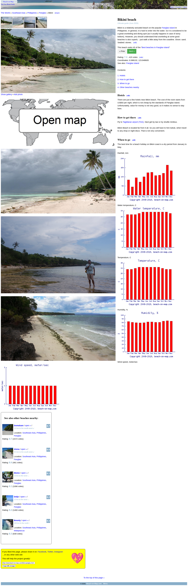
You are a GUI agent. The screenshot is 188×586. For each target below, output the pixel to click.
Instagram (58, 552)
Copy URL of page (9, 566)
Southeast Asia (18, 13)
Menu (185, 7)
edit (135, 43)
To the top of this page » (94, 578)
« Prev (122, 51)
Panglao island (168, 28)
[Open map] (58, 145)
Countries (178, 7)
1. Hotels (121, 75)
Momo (17, 473)
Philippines (32, 13)
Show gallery (6, 94)
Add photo (18, 94)
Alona (16, 449)
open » (28, 425)
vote (141, 57)
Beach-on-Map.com (94, 584)
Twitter (50, 552)
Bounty (17, 520)
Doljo (16, 497)
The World (5, 13)
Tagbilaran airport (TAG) (133, 122)
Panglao (42, 13)
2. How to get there (126, 79)
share (57, 13)
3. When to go (124, 83)
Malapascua (19, 531)
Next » (132, 51)
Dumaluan (18, 425)
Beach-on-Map (8, 1)
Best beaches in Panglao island (155, 47)
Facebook (42, 552)
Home (172, 7)
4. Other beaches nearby (128, 87)
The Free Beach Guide (8, 4)
